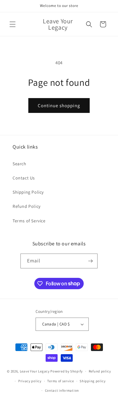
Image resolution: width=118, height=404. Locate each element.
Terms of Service (29, 221)
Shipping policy (93, 381)
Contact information (62, 390)
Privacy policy (30, 381)
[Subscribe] (90, 261)
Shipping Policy (28, 192)
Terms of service (60, 381)
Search (19, 164)
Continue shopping (59, 105)
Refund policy (100, 371)
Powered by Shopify (66, 371)
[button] (13, 24)
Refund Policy (27, 206)
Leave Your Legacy (35, 371)
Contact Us (24, 178)
